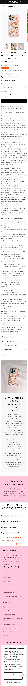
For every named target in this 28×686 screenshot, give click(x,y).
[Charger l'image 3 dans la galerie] (21, 46)
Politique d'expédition (9, 614)
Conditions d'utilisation (9, 632)
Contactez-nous (7, 635)
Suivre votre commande (10, 610)
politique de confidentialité (10, 628)
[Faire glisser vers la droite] (26, 47)
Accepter (13, 674)
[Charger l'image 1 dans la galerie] (7, 46)
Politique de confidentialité (12, 668)
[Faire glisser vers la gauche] (1, 47)
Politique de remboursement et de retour (12, 619)
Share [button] (4, 355)
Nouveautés (6, 581)
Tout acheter (6, 577)
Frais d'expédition (5, 70)
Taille (2, 84)
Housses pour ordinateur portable (12, 596)
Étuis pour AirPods (8, 592)
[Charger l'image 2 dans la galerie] (14, 46)
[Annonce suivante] (25, 2)
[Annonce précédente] (3, 2)
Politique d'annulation (9, 624)
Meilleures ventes (8, 585)
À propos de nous (8, 607)
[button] (3, 6)
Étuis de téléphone (8, 588)
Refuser (13, 678)
